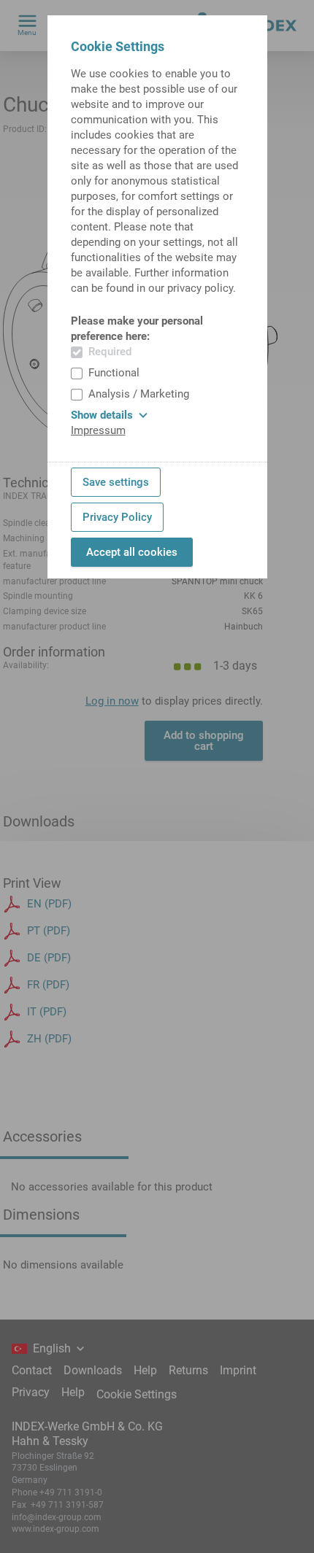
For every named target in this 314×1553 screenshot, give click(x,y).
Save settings (116, 482)
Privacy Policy (117, 517)
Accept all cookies (131, 552)
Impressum (98, 430)
